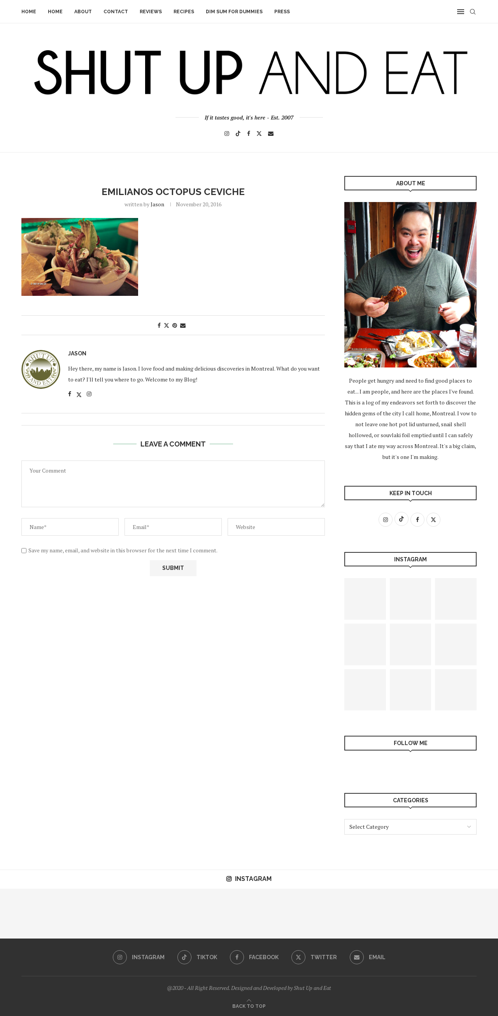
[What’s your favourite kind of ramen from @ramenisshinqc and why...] (456, 690)
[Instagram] (226, 133)
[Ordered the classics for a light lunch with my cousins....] (274, 914)
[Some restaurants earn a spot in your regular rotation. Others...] (365, 644)
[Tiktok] (238, 133)
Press (282, 11)
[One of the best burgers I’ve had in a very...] (410, 644)
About (83, 11)
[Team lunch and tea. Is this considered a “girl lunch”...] (410, 599)
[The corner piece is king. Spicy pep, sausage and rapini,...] (324, 914)
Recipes (184, 11)
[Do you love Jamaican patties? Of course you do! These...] (174, 914)
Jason (157, 204)
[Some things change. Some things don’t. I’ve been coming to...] (473, 914)
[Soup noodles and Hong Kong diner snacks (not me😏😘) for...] (224, 914)
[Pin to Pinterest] (174, 325)
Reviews (151, 11)
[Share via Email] (183, 325)
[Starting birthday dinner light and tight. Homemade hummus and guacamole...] (456, 599)
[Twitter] (259, 133)
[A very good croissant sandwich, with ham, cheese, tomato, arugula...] (456, 644)
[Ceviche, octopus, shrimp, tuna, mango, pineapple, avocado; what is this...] (410, 690)
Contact (115, 11)
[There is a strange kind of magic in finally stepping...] (423, 914)
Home (28, 11)
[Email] (271, 133)
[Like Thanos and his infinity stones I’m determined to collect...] (365, 690)
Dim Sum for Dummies (234, 11)
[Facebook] (248, 133)
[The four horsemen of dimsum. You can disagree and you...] (365, 599)
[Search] (473, 11)
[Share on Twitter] (166, 325)
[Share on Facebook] (159, 325)
